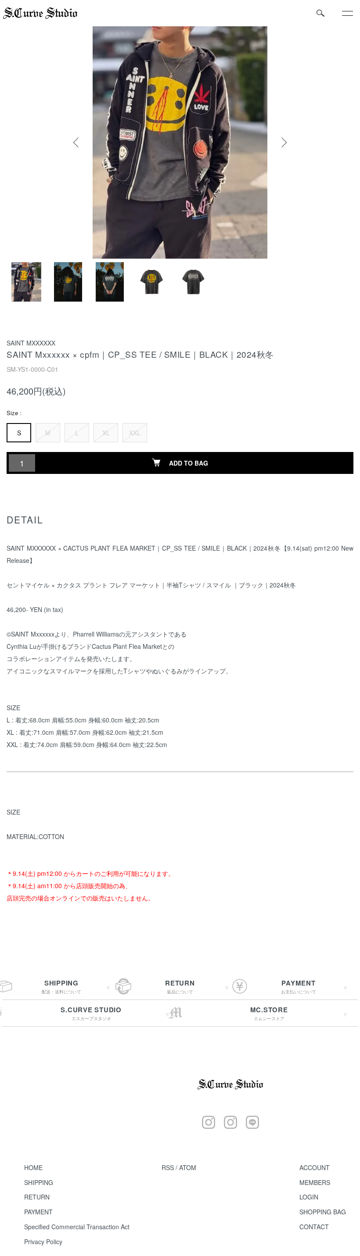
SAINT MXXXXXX (31, 342)
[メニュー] (347, 13)
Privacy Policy (43, 1241)
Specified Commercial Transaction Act (77, 1226)
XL (106, 432)
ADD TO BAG (188, 463)
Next (283, 142)
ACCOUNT (314, 1167)
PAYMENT (38, 1211)
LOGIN (308, 1196)
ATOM (187, 1167)
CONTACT (314, 1226)
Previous (76, 142)
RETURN (37, 1196)
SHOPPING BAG (322, 1211)
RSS (168, 1167)
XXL (134, 432)
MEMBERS (314, 1182)
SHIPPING (38, 1182)
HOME (33, 1167)
